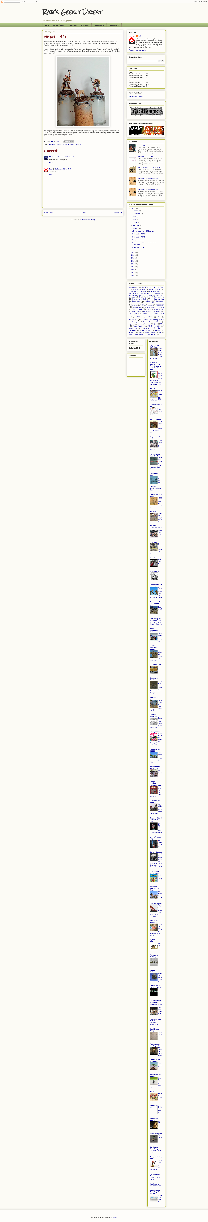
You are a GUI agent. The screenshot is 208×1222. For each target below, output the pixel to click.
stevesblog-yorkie (155, 1186)
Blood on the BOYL (160, 532)
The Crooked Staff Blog (154, 346)
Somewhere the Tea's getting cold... (155, 603)
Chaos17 (143, 291)
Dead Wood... (160, 609)
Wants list (85, 25)
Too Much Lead (155, 664)
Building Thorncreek (155, 289)
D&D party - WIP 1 (138, 237)
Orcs (138, 317)
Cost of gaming (154, 291)
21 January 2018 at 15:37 (63, 169)
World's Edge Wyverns (136, 334)
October (136, 211)
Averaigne (72, 25)
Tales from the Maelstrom (155, 801)
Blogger (114, 1217)
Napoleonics (147, 311)
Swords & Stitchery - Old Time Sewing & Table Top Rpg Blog (155, 366)
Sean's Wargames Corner (153, 647)
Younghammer (150, 334)
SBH (158, 326)
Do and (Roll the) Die (154, 1119)
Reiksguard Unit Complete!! (160, 637)
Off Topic (133, 314)
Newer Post (48, 213)
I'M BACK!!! (160, 1137)
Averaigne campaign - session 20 (149, 178)
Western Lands (150, 332)
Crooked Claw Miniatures (155, 1060)
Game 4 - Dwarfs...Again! (160, 517)
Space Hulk (133, 328)
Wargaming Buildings (154, 956)
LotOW (161, 307)
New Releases (160, 1065)
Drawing (149, 295)
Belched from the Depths (155, 767)
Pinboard (139, 324)
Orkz (159, 317)
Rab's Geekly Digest (72, 12)
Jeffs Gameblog (155, 558)
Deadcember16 (133, 293)
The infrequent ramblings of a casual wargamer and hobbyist (156, 1003)
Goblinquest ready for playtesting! (149, 167)
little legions (154, 1184)
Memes (149, 309)
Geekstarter (136, 301)
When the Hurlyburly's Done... (154, 888)
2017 (133, 252)
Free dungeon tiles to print (155, 1045)
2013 (133, 264)
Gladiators (147, 301)
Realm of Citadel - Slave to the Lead (156, 819)
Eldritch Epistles (156, 852)
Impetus (150, 305)
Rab (50, 169)
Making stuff (137, 309)
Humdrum (134, 305)
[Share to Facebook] (71, 141)
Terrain (157, 330)
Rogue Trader (138, 326)
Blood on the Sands (139, 289)
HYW (143, 305)
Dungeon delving (138, 240)
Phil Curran (53, 157)
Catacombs (132, 291)
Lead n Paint (154, 542)
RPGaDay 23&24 (160, 409)
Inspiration (159, 305)
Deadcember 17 (114, 25)
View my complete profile (137, 50)
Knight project (137, 307)
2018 (133, 208)
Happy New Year (138, 247)
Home (47, 25)
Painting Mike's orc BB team (152, 322)
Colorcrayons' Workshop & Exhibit (155, 1191)
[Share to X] (69, 141)
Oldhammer (65, 144)
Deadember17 (158, 293)
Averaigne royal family (145, 156)
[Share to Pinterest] (73, 141)
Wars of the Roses (160, 772)
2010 (133, 273)
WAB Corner (154, 389)
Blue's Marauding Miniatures (154, 630)
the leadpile (154, 512)
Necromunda (158, 311)
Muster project (159, 309)
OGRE (145, 314)
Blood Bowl (159, 287)
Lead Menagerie (156, 903)
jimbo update (160, 561)
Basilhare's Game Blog (154, 1148)
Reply (51, 162)
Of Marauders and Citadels (155, 872)
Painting (72, 144)
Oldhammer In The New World (155, 986)
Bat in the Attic (155, 419)
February (136, 225)
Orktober (149, 317)
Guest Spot (136, 303)
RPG (77, 144)
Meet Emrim (142, 145)
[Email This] (64, 141)
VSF (140, 332)
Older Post (118, 213)
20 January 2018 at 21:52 (66, 157)
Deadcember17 (146, 293)
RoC (162, 324)
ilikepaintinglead (156, 1133)
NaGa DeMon (136, 311)
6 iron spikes (154, 571)
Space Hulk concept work (160, 1199)
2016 (133, 255)
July (134, 216)
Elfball (141, 297)
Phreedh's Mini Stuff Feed (155, 1020)
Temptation (146, 330)
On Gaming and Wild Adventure (155, 619)
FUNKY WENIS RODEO (155, 750)
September (137, 214)
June (135, 219)
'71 (159, 1122)
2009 (133, 276)
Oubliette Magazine (153, 715)
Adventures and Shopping (156, 921)
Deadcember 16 (99, 25)
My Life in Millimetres (154, 971)
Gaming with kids (139, 299)
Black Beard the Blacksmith (160, 1051)
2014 (133, 261)
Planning (147, 324)
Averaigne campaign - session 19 (149, 189)
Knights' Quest (58, 25)
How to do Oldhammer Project (154, 303)
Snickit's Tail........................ (156, 527)
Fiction (149, 297)
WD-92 (152, 1092)
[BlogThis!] (67, 141)
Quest (156, 324)
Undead (131, 332)
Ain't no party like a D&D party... (143, 231)
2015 (133, 258)
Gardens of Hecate (154, 679)
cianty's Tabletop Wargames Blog (155, 783)
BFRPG (58, 144)
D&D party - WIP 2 (138, 234)
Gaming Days (159, 297)
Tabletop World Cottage (160, 977)
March (135, 222)
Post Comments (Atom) (87, 220)
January (136, 228)
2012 (133, 267)
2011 (133, 270)
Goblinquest (160, 301)
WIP (81, 144)
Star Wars (146, 328)
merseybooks (155, 732)
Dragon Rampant (135, 295)
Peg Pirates (132, 324)
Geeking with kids (157, 299)
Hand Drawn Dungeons (154, 1030)
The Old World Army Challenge (155, 455)
